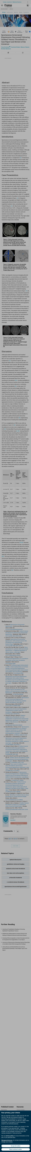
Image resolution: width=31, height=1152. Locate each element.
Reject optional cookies (15, 1149)
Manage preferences (7, 1140)
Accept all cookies (15, 1145)
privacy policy (10, 1136)
